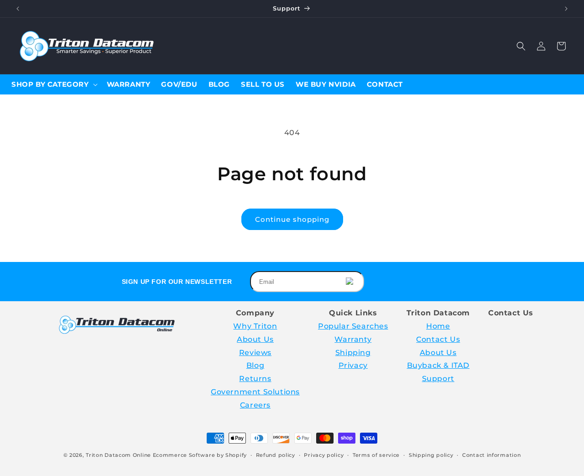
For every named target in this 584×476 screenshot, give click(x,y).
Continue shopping (292, 219)
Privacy (353, 365)
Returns (255, 378)
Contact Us (438, 339)
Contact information (491, 455)
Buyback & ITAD (438, 365)
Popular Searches (353, 326)
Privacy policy (324, 455)
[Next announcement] (566, 8)
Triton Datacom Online (118, 455)
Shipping (353, 352)
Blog (255, 365)
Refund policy (275, 455)
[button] (521, 46)
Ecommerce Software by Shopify (200, 455)
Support (438, 378)
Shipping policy (431, 455)
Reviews (255, 352)
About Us (255, 339)
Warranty (352, 339)
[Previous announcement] (18, 8)
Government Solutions (255, 391)
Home (438, 326)
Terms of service (376, 455)
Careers (255, 405)
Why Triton (255, 326)
